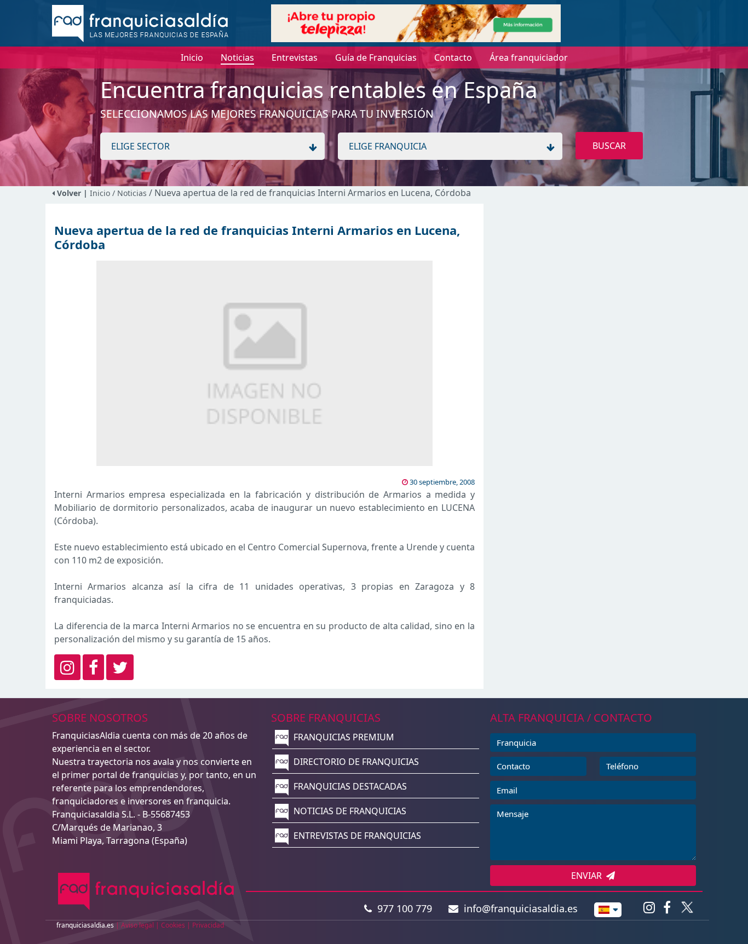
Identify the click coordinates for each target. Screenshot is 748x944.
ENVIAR (588, 876)
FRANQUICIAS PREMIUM (342, 737)
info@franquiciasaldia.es (518, 908)
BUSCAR (609, 146)
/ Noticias (130, 193)
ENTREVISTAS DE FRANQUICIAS (356, 836)
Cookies (173, 925)
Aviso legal (137, 925)
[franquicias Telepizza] (416, 22)
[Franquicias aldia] (140, 22)
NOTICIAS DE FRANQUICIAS (348, 811)
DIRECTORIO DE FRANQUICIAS (355, 762)
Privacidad (208, 925)
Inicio (100, 193)
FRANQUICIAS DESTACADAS (349, 786)
